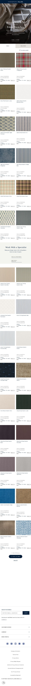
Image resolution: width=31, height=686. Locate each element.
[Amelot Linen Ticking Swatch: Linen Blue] (7, 274)
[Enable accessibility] (3, 682)
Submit (26, 613)
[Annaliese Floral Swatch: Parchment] (7, 306)
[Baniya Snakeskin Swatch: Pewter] (7, 527)
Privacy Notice (15, 658)
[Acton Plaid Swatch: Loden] (7, 92)
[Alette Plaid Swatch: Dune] (7, 187)
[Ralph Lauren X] (19, 644)
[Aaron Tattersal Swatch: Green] (7, 60)
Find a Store (15, 39)
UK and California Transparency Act (15, 668)
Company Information (15, 651)
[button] (21, 6)
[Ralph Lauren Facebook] (11, 644)
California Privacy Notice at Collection (15, 665)
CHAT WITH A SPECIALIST (14, 261)
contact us (4, 619)
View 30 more (16, 556)
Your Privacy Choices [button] (15, 671)
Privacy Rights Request (15, 661)
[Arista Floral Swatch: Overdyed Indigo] (7, 370)
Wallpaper (23, 45)
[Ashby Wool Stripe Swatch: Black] (7, 432)
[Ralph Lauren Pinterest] (23, 644)
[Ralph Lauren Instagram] (7, 644)
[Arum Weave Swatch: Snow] (7, 402)
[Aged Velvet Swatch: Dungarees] (7, 155)
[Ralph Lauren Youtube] (15, 644)
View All (15, 560)
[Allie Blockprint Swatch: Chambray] (7, 217)
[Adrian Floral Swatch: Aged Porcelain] (7, 123)
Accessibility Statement (15, 675)
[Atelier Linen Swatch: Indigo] (7, 496)
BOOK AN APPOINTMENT (16, 256)
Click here (4, 617)
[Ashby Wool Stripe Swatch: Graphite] (7, 464)
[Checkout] (25, 6)
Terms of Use (15, 654)
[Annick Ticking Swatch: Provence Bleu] (7, 338)
